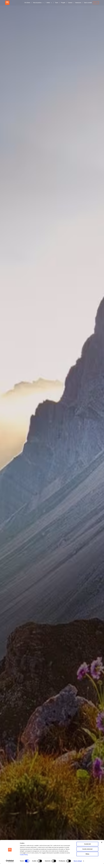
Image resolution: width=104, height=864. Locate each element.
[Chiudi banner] (101, 842)
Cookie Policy (24, 854)
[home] (7, 3)
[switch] (40, 861)
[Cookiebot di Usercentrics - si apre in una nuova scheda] (10, 861)
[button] (39, 2)
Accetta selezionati (87, 849)
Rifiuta (87, 854)
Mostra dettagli (78, 861)
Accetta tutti (87, 844)
